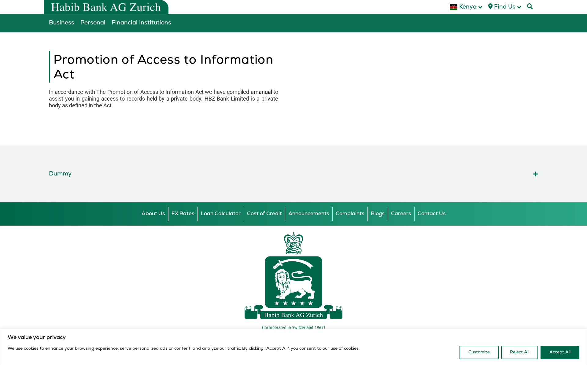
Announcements (308, 213)
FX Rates (183, 213)
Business (61, 23)
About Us (153, 213)
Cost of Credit (264, 213)
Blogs (378, 213)
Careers (401, 213)
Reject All (519, 352)
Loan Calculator (221, 213)
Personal (92, 23)
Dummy (60, 174)
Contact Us (432, 213)
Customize (479, 352)
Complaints (350, 213)
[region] (293, 347)
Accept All (559, 352)
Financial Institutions (141, 23)
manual (263, 92)
